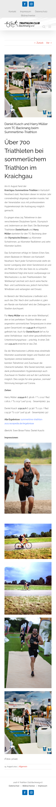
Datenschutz (14, 786)
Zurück (40, 43)
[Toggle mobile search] (43, 26)
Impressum (42, 786)
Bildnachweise (29, 786)
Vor (47, 43)
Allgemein (23, 767)
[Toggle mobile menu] (50, 26)
